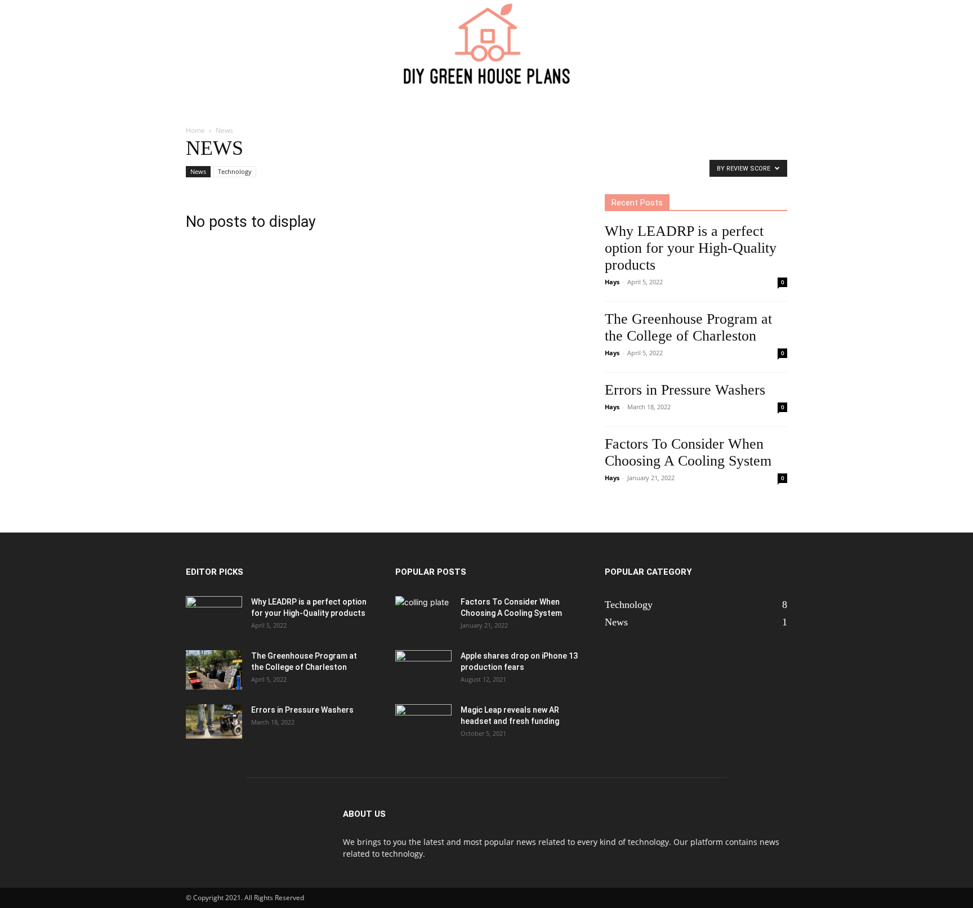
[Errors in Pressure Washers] (214, 721)
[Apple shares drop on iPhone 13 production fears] (423, 670)
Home (195, 130)
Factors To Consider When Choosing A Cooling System (688, 452)
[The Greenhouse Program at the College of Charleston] (214, 670)
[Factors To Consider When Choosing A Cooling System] (423, 616)
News (198, 171)
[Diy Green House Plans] (486, 43)
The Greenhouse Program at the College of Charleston (688, 327)
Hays (612, 282)
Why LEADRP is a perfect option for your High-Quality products (690, 248)
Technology (235, 171)
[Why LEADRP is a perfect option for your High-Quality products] (214, 616)
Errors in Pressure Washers (685, 390)
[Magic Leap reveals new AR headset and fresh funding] (423, 724)
